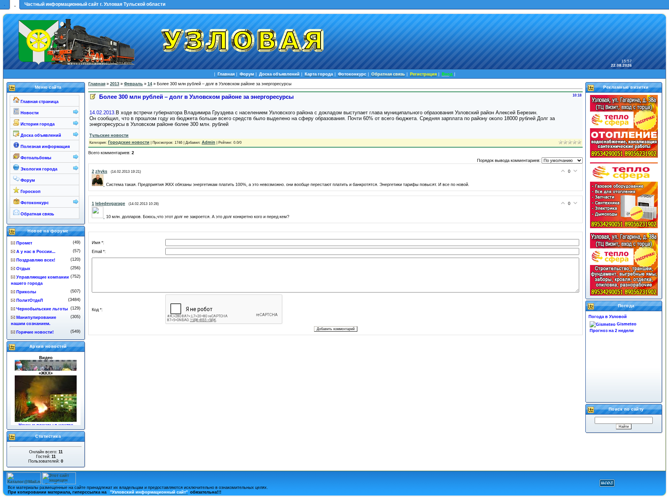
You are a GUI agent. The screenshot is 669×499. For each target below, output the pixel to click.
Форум (27, 180)
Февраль (133, 83)
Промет (24, 243)
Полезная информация (44, 146)
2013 (114, 83)
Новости (29, 112)
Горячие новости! (35, 332)
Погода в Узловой (607, 316)
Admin (208, 142)
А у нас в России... (35, 251)
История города (37, 124)
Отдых (23, 268)
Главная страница (38, 101)
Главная (96, 83)
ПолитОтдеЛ (29, 300)
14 (150, 83)
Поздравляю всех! (35, 260)
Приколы (26, 291)
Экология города (38, 169)
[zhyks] (99, 184)
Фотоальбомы (35, 157)
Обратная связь (36, 214)
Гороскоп (30, 191)
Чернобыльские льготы (42, 308)
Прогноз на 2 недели (612, 330)
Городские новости (128, 142)
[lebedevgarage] (99, 216)
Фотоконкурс (34, 202)
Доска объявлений (40, 135)
